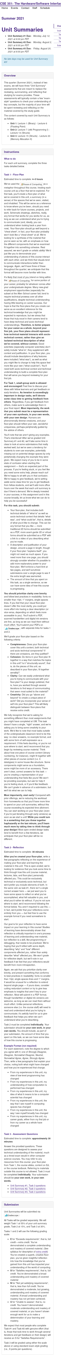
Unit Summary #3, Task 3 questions (28, 1191)
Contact (25, 7)
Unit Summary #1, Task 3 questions (28, 1185)
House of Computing (32, 184)
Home (5, 7)
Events (14, 7)
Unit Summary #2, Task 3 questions (28, 1188)
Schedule (45, 7)
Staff (34, 7)
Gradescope (13, 628)
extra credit (41, 1251)
